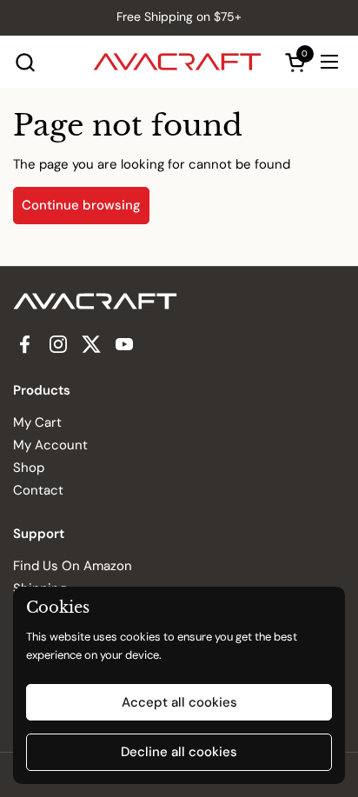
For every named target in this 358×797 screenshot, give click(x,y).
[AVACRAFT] (177, 61)
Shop (28, 467)
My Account (50, 445)
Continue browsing (81, 205)
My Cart (37, 422)
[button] (25, 62)
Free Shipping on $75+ (179, 16)
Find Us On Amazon (72, 566)
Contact (38, 490)
